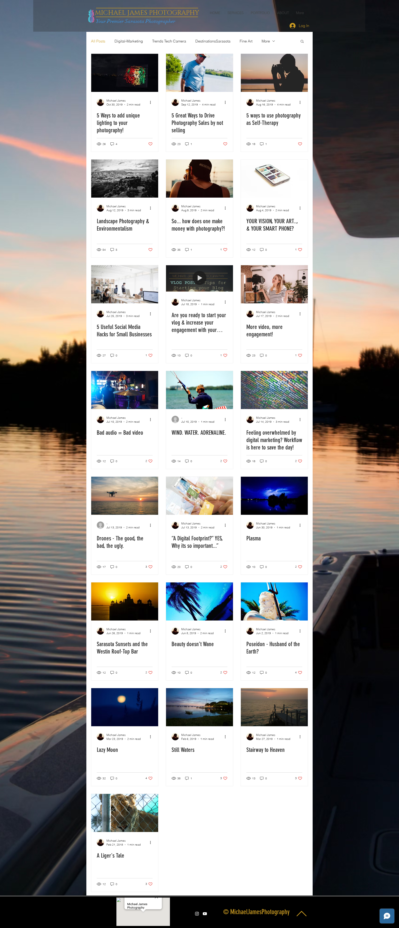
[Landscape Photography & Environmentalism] (124, 179)
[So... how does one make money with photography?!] (199, 179)
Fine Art (246, 41)
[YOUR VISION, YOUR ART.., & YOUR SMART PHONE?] (274, 179)
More (266, 41)
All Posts (98, 41)
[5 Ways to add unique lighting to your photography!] (124, 73)
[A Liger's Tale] (124, 813)
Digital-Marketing (129, 41)
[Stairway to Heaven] (274, 707)
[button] (302, 41)
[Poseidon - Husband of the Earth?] (274, 601)
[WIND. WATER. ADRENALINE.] (199, 390)
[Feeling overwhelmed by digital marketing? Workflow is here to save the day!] (274, 390)
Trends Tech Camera (169, 41)
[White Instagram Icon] (197, 913)
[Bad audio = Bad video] (124, 390)
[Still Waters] (199, 707)
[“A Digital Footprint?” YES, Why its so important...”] (199, 496)
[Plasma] (274, 496)
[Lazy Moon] (124, 707)
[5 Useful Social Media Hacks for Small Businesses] (124, 284)
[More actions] (152, 102)
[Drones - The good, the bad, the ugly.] (124, 496)
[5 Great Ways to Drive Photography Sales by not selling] (199, 73)
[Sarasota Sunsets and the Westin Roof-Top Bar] (124, 601)
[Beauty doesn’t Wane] (199, 601)
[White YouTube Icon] (204, 913)
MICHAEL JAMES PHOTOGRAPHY (147, 13)
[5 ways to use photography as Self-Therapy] (274, 73)
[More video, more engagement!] (274, 284)
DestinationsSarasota (212, 41)
